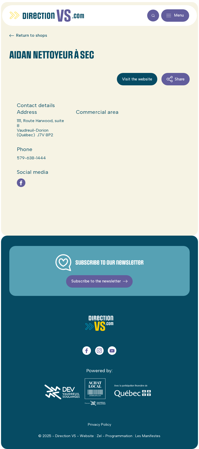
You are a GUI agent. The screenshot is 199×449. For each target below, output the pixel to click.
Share (179, 79)
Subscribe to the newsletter (96, 281)
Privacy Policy (99, 424)
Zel (99, 436)
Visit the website (137, 79)
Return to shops (31, 35)
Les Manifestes (147, 436)
